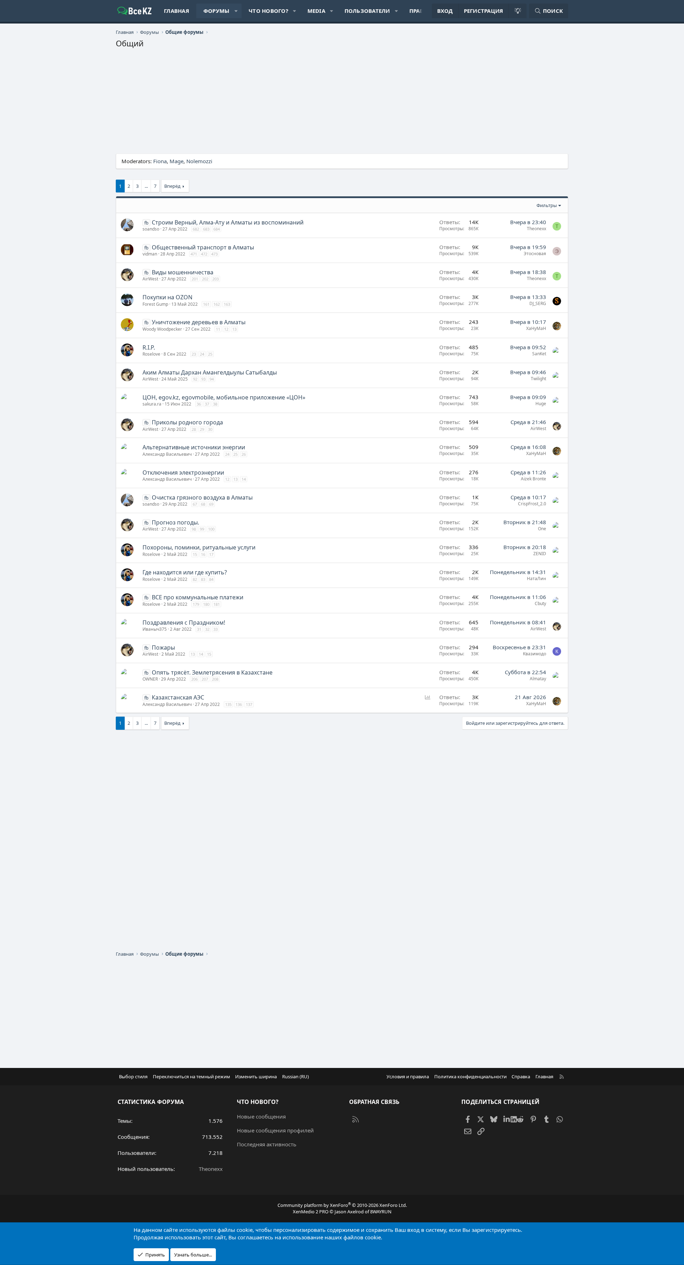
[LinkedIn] (507, 1119)
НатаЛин (536, 578)
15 (195, 554)
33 (215, 629)
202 (205, 279)
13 (234, 329)
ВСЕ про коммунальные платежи (197, 597)
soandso (150, 229)
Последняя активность (266, 1144)
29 (202, 429)
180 (206, 604)
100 (211, 529)
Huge (540, 404)
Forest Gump (155, 304)
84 (211, 579)
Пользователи (367, 10)
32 (207, 629)
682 (196, 229)
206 (194, 679)
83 (203, 579)
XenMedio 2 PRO (310, 1211)
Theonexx (536, 229)
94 (211, 379)
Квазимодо (534, 654)
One (542, 529)
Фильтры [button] (547, 205)
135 (228, 704)
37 (207, 404)
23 (194, 354)
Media (316, 10)
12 (226, 329)
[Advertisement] (329, 104)
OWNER (150, 679)
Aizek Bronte (533, 479)
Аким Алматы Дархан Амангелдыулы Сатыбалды (209, 372)
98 (194, 529)
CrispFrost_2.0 (532, 504)
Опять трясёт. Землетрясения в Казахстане (212, 672)
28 (194, 429)
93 (203, 379)
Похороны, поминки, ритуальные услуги (198, 547)
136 (238, 704)
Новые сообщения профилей (275, 1130)
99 (202, 529)
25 (210, 354)
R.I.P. (148, 347)
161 (206, 304)
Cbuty (540, 603)
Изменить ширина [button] (256, 1076)
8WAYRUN (381, 1211)
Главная (176, 10)
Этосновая (535, 254)
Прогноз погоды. (175, 522)
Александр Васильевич (167, 454)
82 (195, 579)
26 (244, 454)
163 (227, 304)
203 (215, 279)
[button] (236, 11)
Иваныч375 (154, 629)
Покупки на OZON (167, 297)
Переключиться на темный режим (191, 1076)
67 (195, 504)
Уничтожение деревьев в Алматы (198, 322)
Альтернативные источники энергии (193, 447)
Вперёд (172, 186)
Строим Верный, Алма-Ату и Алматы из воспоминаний (228, 222)
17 (211, 554)
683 (206, 229)
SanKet (539, 354)
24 (202, 354)
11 (218, 329)
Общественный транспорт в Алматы (203, 247)
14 (244, 479)
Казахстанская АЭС (178, 697)
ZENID (539, 554)
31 (199, 629)
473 (214, 254)
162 (216, 304)
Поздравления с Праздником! (183, 622)
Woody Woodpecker (162, 329)
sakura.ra (151, 404)
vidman (149, 254)
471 (194, 254)
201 (195, 279)
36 (199, 404)
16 (203, 554)
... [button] (146, 186)
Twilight (538, 379)
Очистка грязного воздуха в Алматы (202, 497)
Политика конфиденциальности (470, 1076)
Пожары (163, 647)
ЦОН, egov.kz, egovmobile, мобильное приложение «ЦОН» (223, 397)
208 (215, 679)
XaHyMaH (536, 328)
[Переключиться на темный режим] (517, 11)
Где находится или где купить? (184, 572)
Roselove (151, 354)
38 (215, 404)
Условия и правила (408, 1076)
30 (210, 429)
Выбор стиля (133, 1076)
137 (249, 704)
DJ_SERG (537, 303)
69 (211, 504)
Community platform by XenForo (342, 1205)
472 (204, 254)
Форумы (216, 10)
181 (216, 604)
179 (196, 604)
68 (203, 504)
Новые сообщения (261, 1116)
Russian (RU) (295, 1076)
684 (216, 229)
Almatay (538, 679)
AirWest (150, 279)
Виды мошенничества (182, 272)
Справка (521, 1076)
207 (205, 679)
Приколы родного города (187, 422)
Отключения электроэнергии (183, 472)
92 (195, 379)
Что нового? (268, 10)
